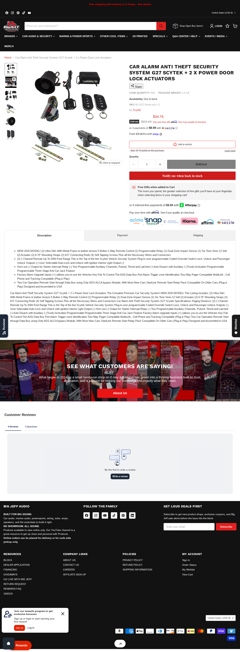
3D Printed (139, 36)
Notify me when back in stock (182, 175)
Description (44, 235)
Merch (9, 46)
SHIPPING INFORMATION (137, 569)
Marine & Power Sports (76, 36)
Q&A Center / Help (185, 36)
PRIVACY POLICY (133, 560)
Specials (159, 36)
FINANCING (10, 569)
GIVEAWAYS (10, 574)
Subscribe (226, 526)
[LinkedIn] (132, 515)
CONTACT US (71, 564)
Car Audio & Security (37, 36)
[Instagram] (96, 515)
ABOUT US (69, 560)
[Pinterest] (123, 515)
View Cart (187, 574)
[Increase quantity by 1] (160, 164)
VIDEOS (8, 593)
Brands (10, 36)
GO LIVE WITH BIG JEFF (18, 579)
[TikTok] (114, 515)
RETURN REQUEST (15, 584)
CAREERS (69, 569)
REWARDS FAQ (12, 588)
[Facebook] (86, 515)
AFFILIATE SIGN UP (74, 574)
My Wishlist (188, 569)
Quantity (133, 156)
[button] (11, 69)
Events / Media (215, 36)
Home (7, 57)
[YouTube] (105, 515)
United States (222, 13)
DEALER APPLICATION (17, 564)
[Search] (161, 26)
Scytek (137, 109)
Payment (122, 235)
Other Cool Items (113, 36)
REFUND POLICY (132, 564)
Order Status (189, 564)
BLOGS (8, 560)
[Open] (9, 643)
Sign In (186, 560)
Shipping (198, 235)
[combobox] (90, 26)
